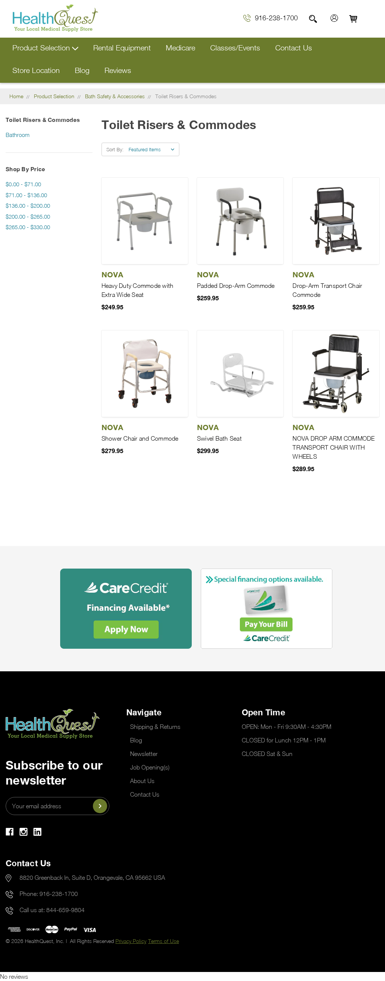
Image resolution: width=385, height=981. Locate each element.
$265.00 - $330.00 (28, 227)
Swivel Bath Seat (219, 438)
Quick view (144, 220)
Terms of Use (163, 941)
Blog (82, 70)
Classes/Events (235, 47)
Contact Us (293, 47)
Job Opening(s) (150, 767)
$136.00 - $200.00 (28, 205)
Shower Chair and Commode (140, 438)
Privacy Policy (130, 941)
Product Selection (42, 47)
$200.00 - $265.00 (28, 216)
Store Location (36, 70)
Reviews (118, 70)
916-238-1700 (276, 18)
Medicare (180, 47)
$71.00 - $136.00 (26, 195)
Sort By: (115, 149)
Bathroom (18, 134)
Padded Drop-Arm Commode (236, 285)
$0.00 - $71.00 (23, 184)
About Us (142, 780)
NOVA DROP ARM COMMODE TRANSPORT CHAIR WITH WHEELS (333, 447)
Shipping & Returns (155, 726)
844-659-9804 (65, 909)
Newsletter (144, 753)
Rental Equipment (122, 47)
